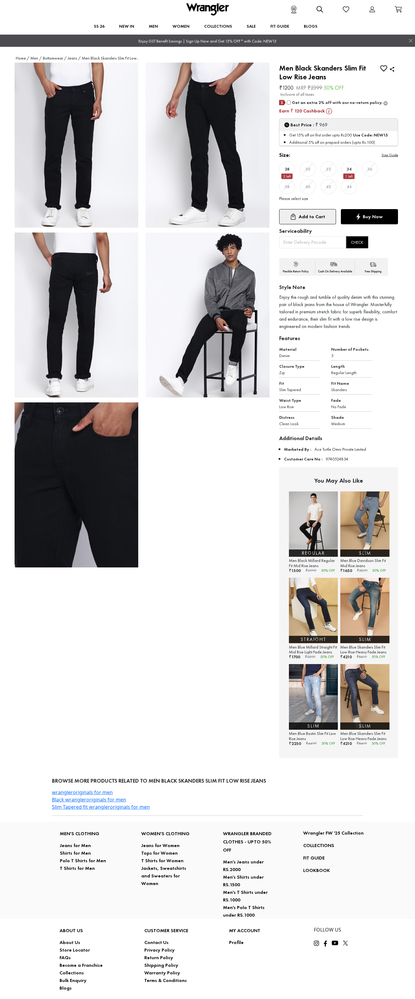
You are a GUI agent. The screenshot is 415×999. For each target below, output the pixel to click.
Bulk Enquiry (73, 980)
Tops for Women (159, 853)
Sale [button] (251, 26)
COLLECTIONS (318, 845)
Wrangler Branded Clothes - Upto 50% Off (247, 841)
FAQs (65, 957)
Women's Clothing (165, 833)
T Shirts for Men (77, 868)
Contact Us (156, 942)
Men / (36, 58)
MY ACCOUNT (244, 930)
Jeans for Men (75, 845)
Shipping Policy (161, 965)
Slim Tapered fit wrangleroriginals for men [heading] (101, 807)
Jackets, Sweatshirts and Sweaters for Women (163, 876)
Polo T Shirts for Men (83, 860)
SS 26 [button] (99, 26)
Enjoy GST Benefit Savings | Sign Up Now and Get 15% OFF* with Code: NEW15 (207, 41)
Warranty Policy (162, 973)
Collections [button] (218, 26)
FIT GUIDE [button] (279, 26)
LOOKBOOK (316, 870)
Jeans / (74, 58)
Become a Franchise (81, 965)
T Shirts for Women (162, 860)
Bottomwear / (55, 58)
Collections (72, 973)
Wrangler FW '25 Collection (333, 833)
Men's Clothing (79, 833)
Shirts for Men (75, 853)
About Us (70, 942)
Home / (22, 58)
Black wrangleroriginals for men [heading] (89, 799)
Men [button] (153, 26)
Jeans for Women (160, 845)
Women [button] (181, 26)
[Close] (410, 40)
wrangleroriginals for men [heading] (82, 792)
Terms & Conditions (165, 980)
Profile (236, 942)
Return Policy (158, 957)
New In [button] (126, 26)
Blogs (66, 988)
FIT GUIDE (314, 858)
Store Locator (75, 950)
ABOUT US (71, 930)
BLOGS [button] (310, 26)
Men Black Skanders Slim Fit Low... (110, 58)
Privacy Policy (159, 950)
